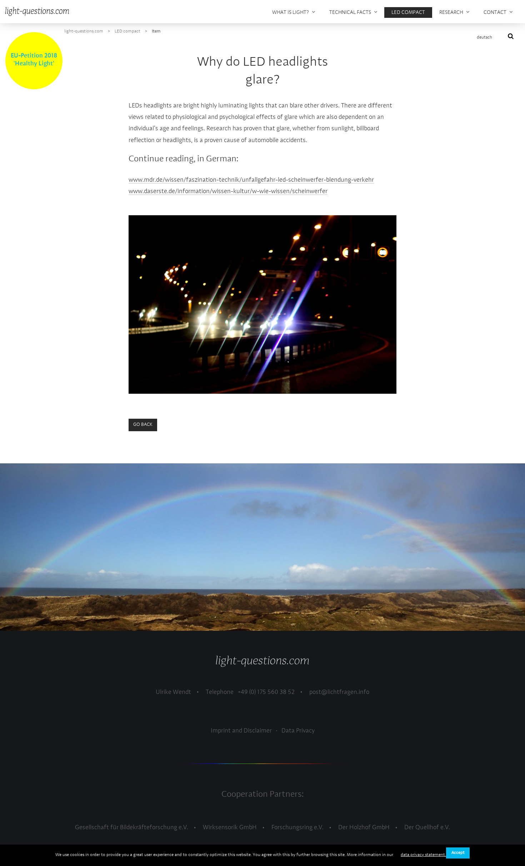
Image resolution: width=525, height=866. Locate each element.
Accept (458, 853)
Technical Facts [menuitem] (350, 12)
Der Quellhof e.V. (427, 828)
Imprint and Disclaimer (241, 731)
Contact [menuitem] (495, 12)
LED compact (127, 31)
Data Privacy (298, 731)
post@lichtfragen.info (339, 692)
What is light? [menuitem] (290, 12)
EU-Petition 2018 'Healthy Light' (34, 60)
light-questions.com (83, 31)
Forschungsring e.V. (297, 828)
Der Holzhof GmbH (364, 828)
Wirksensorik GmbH (230, 828)
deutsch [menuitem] (484, 37)
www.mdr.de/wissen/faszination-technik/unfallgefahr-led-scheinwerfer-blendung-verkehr (251, 180)
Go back (142, 424)
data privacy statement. (423, 855)
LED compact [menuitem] (408, 12)
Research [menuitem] (451, 12)
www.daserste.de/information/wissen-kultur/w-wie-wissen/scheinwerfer (228, 191)
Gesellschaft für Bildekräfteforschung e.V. (131, 828)
